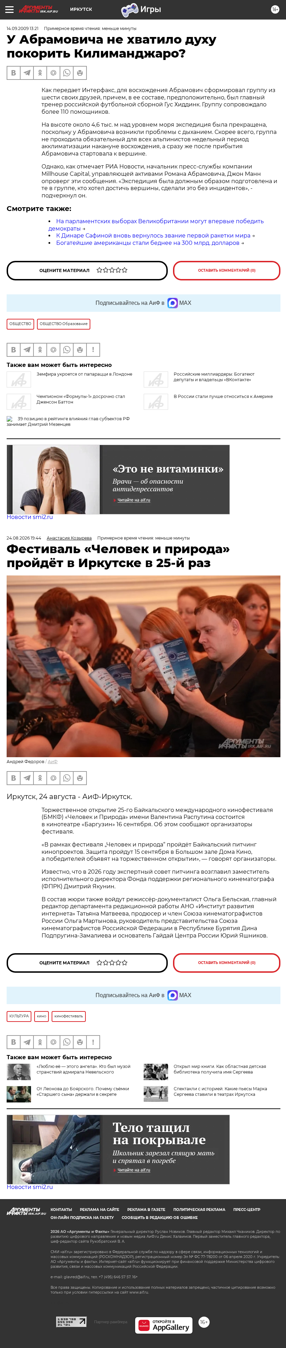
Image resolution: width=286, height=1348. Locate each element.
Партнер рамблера (110, 1322)
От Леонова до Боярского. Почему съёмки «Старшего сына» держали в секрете (83, 1091)
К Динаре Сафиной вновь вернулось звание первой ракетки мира (153, 235)
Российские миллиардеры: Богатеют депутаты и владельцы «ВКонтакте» (214, 376)
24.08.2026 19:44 (24, 538)
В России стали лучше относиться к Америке (223, 396)
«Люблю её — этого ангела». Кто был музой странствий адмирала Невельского (83, 1069)
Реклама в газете (146, 1209)
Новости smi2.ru (30, 517)
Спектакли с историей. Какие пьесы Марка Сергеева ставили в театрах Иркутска (220, 1091)
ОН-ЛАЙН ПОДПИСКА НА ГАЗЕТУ (82, 1217)
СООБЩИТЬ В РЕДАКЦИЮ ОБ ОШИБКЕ (160, 1217)
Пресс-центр (246, 1209)
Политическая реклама (199, 1209)
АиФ (53, 761)
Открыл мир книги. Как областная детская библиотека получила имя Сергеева (220, 1069)
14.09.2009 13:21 (22, 28)
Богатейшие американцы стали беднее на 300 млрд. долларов (148, 243)
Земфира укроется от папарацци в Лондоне (84, 374)
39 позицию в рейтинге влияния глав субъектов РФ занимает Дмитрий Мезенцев (68, 421)
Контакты (61, 1209)
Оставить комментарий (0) (227, 270)
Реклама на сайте (99, 1209)
